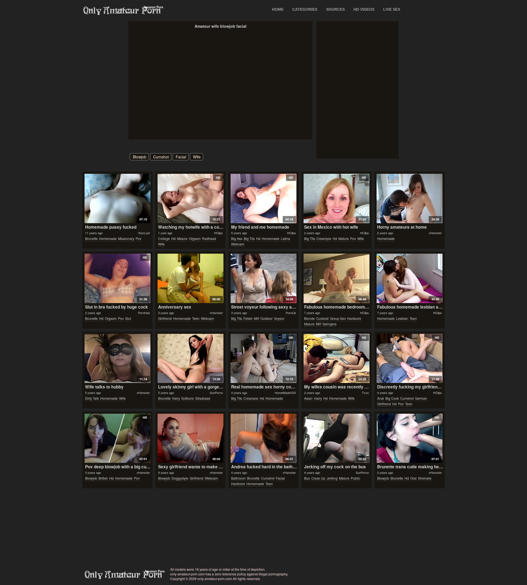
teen (196, 318)
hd (173, 238)
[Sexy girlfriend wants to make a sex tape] (190, 438)
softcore (187, 398)
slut (128, 318)
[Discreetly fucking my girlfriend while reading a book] (409, 358)
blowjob (139, 156)
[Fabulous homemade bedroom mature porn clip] (336, 278)
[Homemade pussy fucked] (117, 198)
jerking (332, 478)
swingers (330, 323)
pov (138, 238)
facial (181, 156)
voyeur (279, 318)
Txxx (365, 392)
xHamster (435, 233)
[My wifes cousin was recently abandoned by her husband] (336, 358)
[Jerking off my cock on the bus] (336, 438)
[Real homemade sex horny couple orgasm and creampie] (263, 358)
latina (285, 238)
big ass (236, 238)
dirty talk (92, 398)
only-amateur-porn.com (123, 575)
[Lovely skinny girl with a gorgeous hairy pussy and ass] (190, 358)
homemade (108, 238)
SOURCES (335, 9)
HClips (218, 233)
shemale (424, 478)
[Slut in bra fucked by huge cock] (117, 278)
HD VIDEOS (364, 9)
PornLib (291, 312)
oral (413, 478)
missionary (126, 238)
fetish (248, 318)
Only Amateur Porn (122, 11)
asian (308, 398)
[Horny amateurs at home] (409, 198)
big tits (249, 238)
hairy (176, 398)
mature (182, 238)
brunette (91, 238)
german (421, 398)
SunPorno (216, 392)
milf (256, 318)
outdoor (266, 318)
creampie (323, 238)
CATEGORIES (304, 9)
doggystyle (180, 478)
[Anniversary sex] (190, 278)
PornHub (144, 312)
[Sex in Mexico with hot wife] (336, 198)
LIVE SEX (391, 9)
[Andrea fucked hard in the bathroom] (263, 438)
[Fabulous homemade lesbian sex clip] (409, 278)
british (103, 478)
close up (318, 478)
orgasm (195, 238)
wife (197, 156)
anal (380, 398)
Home (278, 9)
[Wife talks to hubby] (117, 358)
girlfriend (165, 318)
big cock (392, 398)
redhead (209, 238)
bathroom (238, 478)
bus (307, 478)
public (355, 478)
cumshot (161, 156)
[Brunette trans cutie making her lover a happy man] (409, 438)
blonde (309, 318)
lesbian (402, 318)
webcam (237, 244)
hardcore (354, 318)
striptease (202, 398)
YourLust (144, 233)
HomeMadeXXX (285, 392)
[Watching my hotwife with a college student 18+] (190, 198)
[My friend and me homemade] (263, 198)
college (164, 238)
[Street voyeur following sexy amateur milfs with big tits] (263, 278)
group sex (338, 318)
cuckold (322, 318)
